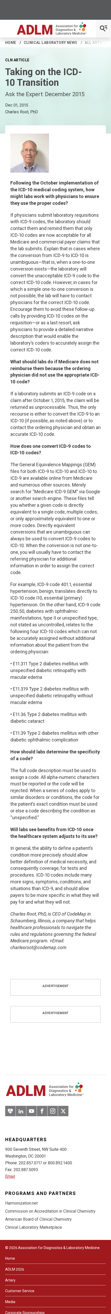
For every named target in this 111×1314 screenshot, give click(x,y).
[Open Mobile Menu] (103, 28)
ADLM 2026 (14, 1269)
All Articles (97, 43)
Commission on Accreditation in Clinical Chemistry (50, 1211)
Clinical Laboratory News (50, 43)
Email (10, 1176)
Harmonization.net (21, 1203)
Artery (10, 1280)
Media (10, 1302)
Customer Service (19, 1291)
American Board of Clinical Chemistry (38, 1219)
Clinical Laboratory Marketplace (33, 1227)
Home (10, 43)
